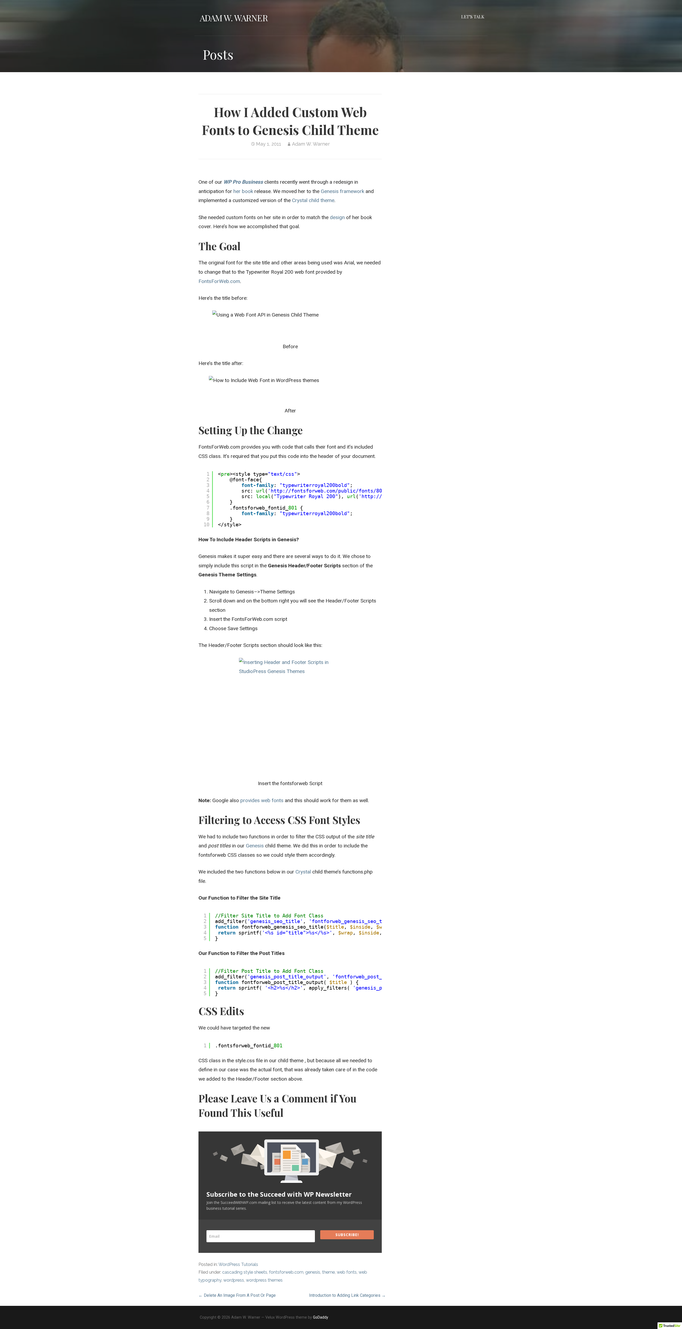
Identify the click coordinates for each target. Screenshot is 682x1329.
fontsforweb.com (286, 1272)
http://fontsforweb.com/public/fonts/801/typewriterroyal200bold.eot (367, 491)
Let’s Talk (472, 16)
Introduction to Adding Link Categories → (347, 1295)
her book (243, 191)
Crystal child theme (313, 200)
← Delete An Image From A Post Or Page (237, 1295)
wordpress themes (264, 1280)
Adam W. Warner (234, 17)
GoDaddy (320, 1317)
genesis (312, 1272)
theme (328, 1272)
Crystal (303, 872)
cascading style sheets (244, 1272)
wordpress (233, 1280)
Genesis (255, 846)
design (337, 217)
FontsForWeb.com (219, 281)
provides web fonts (261, 800)
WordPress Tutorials (238, 1264)
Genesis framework (342, 191)
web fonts (347, 1272)
